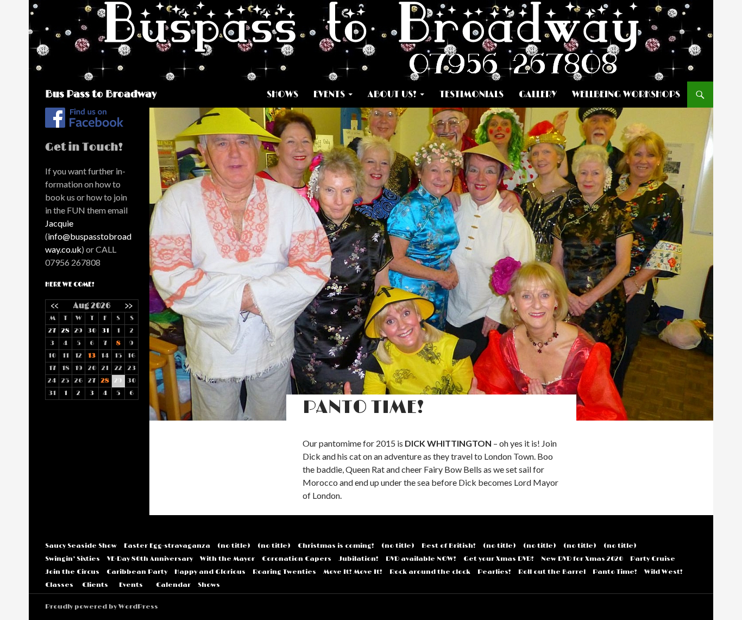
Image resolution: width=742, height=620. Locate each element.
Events (329, 94)
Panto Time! (615, 572)
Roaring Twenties (284, 572)
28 (65, 331)
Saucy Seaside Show (81, 546)
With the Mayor (227, 559)
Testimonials (471, 94)
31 (105, 331)
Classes (59, 585)
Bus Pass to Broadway (100, 95)
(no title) (233, 546)
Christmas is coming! (336, 546)
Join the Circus (72, 572)
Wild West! (663, 572)
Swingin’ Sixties (72, 559)
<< (55, 305)
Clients (95, 585)
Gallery (538, 94)
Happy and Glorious (210, 572)
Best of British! (449, 546)
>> (129, 305)
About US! (392, 94)
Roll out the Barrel (552, 572)
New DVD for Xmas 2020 (582, 559)
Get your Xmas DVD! (498, 559)
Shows (282, 94)
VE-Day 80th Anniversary (150, 559)
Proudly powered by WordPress (101, 607)
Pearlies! (494, 572)
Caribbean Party (136, 572)
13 (92, 356)
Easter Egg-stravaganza (167, 546)
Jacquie (59, 223)
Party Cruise (652, 559)
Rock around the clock (429, 572)
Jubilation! (358, 559)
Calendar (173, 585)
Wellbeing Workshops (626, 94)
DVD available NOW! (421, 559)
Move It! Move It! (352, 572)
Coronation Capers (296, 559)
